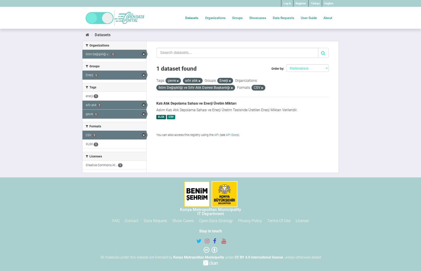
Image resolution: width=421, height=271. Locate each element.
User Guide (309, 18)
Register (301, 3)
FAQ (116, 220)
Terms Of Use (279, 220)
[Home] (87, 34)
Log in (287, 3)
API (216, 135)
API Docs (232, 135)
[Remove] (178, 81)
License (302, 220)
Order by (277, 68)
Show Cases (183, 220)
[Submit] (323, 53)
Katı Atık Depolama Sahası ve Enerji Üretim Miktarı (196, 103)
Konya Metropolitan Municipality (198, 257)
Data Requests (283, 18)
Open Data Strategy (216, 220)
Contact (132, 220)
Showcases (257, 18)
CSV (171, 117)
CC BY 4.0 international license (259, 257)
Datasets (191, 18)
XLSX (161, 117)
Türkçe (315, 3)
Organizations (215, 18)
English (328, 3)
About (327, 18)
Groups (237, 18)
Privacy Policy (250, 220)
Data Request (155, 220)
